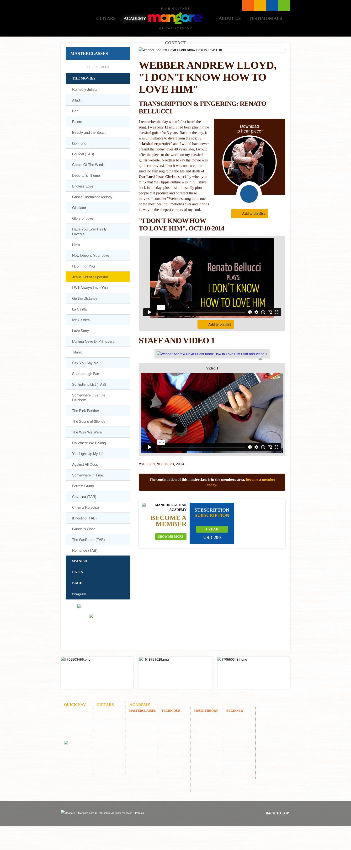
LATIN (77, 572)
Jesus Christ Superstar (90, 276)
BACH (77, 583)
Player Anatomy (205, 726)
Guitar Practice (176, 753)
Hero (76, 244)
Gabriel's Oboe (84, 528)
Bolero (77, 121)
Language (260, 5)
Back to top (277, 813)
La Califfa (79, 309)
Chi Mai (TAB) (83, 153)
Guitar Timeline (205, 738)
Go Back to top (99, 629)
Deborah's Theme (86, 175)
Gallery (106, 723)
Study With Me (209, 747)
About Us (230, 18)
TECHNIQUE (170, 710)
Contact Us (76, 735)
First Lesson (239, 717)
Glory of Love (82, 218)
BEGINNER (234, 710)
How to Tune (240, 723)
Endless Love (82, 186)
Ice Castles (81, 319)
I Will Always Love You (90, 287)
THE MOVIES (83, 78)
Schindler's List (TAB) (89, 384)
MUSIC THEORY (206, 710)
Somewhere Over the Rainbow (88, 397)
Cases (105, 735)
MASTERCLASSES (89, 53)
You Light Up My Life (88, 453)
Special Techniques (173, 726)
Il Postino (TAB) (84, 518)
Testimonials (265, 18)
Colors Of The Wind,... (89, 164)
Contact (175, 42)
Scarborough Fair (85, 373)
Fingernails (173, 771)
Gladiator (79, 207)
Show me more (171, 536)
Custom (106, 711)
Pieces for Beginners (238, 732)
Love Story (80, 330)
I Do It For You (83, 266)
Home (79, 18)
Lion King (79, 143)
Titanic (77, 352)
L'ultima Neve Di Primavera (93, 341)
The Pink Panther (85, 410)
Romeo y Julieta (84, 89)
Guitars (106, 18)
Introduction (174, 717)
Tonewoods (109, 729)
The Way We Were (87, 432)
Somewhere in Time (87, 475)
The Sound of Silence (88, 421)
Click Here (97, 673)
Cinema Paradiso (85, 507)
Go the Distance (84, 298)
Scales (170, 783)
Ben (75, 110)
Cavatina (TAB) (84, 496)
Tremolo (172, 777)
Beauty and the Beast (89, 132)
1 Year (212, 529)
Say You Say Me (85, 362)
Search (272, 5)
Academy (135, 18)
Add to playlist (253, 213)
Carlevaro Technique (173, 744)
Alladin (77, 100)
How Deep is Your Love (90, 255)
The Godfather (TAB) (88, 539)
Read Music (206, 717)
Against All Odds (85, 464)
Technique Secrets (173, 762)
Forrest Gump (83, 485)
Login (284, 5)
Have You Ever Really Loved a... (89, 231)
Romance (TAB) (84, 550)
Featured (107, 717)
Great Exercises (176, 735)
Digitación (173, 789)
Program (79, 594)
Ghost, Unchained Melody (92, 196)
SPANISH (79, 561)
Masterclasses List (248, 5)
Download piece (249, 194)
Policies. (140, 813)
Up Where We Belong (89, 442)
